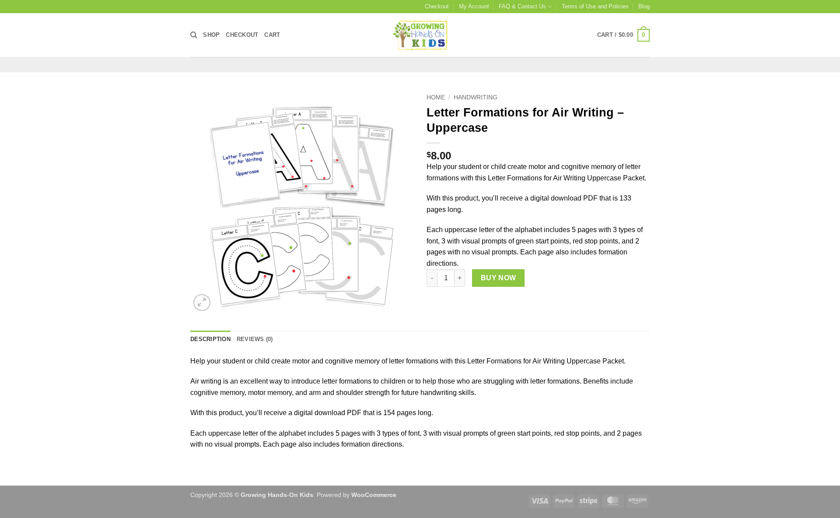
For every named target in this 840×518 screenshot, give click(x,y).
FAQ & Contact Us (522, 6)
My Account (474, 6)
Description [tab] (210, 339)
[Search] (193, 35)
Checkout (437, 6)
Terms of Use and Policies (595, 6)
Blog (644, 6)
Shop (211, 35)
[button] (623, 35)
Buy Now (498, 278)
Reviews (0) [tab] (255, 339)
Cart (272, 35)
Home (436, 97)
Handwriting (475, 97)
